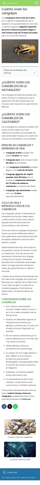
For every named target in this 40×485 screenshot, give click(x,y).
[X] (9, 406)
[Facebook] (4, 406)
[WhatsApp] (15, 406)
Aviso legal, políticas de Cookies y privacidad (18, 478)
